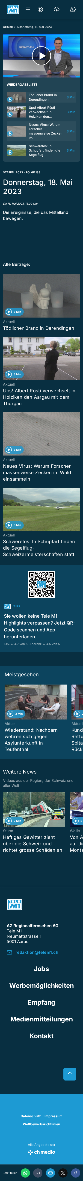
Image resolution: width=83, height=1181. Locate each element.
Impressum (53, 1116)
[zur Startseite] (13, 9)
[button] (37, 1173)
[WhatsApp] (25, 1173)
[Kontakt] (73, 9)
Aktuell (8, 27)
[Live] (40, 9)
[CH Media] (41, 1151)
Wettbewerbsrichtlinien (41, 1124)
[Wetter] (57, 9)
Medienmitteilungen (41, 1019)
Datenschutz (31, 1116)
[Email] (50, 1173)
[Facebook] (75, 1173)
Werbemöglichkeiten (41, 985)
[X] (63, 1173)
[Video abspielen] (41, 55)
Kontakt (41, 1036)
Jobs (41, 969)
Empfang (41, 1002)
